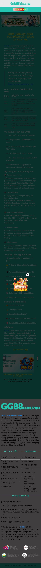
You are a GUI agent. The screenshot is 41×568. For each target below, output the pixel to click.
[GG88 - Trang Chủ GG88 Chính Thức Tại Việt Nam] (20, 3)
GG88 (3, 416)
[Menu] (2, 3)
